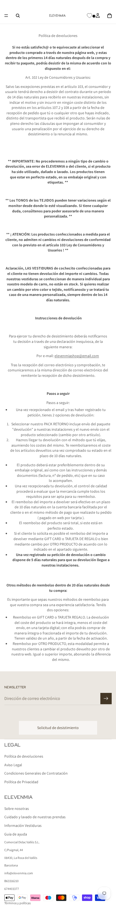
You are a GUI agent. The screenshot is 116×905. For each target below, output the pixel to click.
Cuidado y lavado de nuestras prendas (35, 817)
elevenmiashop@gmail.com (76, 355)
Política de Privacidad (21, 781)
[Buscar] (18, 16)
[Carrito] (109, 16)
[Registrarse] (106, 698)
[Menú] (6, 15)
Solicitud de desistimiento (58, 727)
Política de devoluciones (23, 756)
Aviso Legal (13, 764)
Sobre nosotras (16, 808)
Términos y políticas (17, 903)
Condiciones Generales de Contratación (36, 773)
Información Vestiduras (23, 825)
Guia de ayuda (15, 834)
